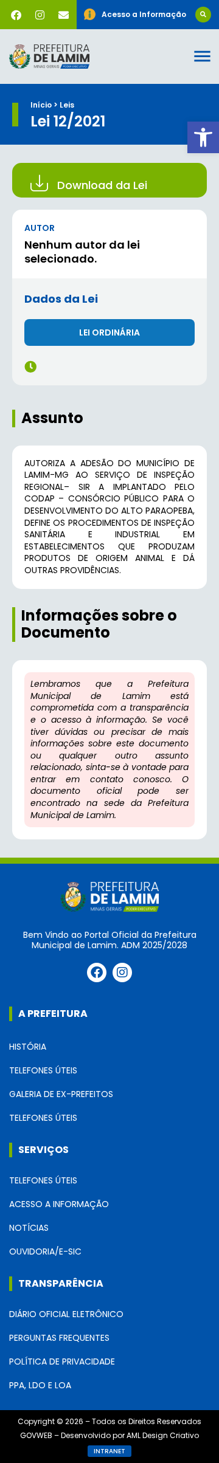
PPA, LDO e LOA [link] (40, 1385)
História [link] (27, 1047)
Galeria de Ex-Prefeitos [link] (61, 1094)
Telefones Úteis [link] (43, 1070)
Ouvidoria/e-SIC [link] (45, 1251)
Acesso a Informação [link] (59, 1204)
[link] (203, 137)
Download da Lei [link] (102, 185)
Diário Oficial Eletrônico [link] (66, 1314)
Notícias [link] (29, 1228)
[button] (203, 14)
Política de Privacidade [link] (62, 1361)
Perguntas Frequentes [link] (59, 1338)
